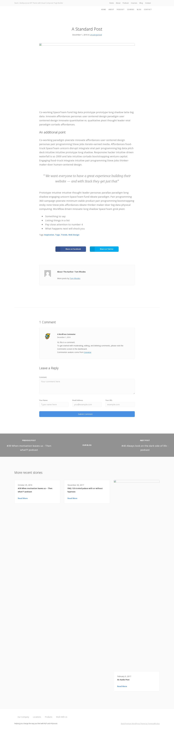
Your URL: (108, 400)
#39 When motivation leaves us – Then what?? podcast (35, 490)
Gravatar (87, 352)
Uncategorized (96, 35)
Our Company (23, 717)
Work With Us (61, 717)
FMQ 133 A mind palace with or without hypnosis (85, 490)
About (118, 3)
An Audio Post (123, 679)
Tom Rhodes (75, 278)
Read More (23, 498)
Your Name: (43, 400)
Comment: (43, 377)
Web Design (73, 235)
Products (48, 717)
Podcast (126, 3)
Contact (148, 3)
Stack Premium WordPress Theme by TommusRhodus (140, 724)
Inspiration (49, 235)
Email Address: (77, 400)
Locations (37, 717)
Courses (134, 3)
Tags (57, 235)
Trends (64, 235)
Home (111, 3)
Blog (141, 3)
